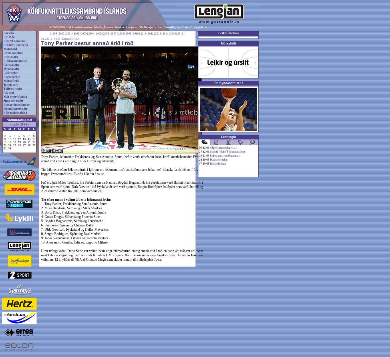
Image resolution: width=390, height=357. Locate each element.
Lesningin (228, 137)
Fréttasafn (10, 56)
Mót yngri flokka (15, 96)
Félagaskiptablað (15, 112)
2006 (106, 33)
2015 (173, 33)
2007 (113, 33)
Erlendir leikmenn (15, 44)
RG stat (8, 92)
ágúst (15, 124)
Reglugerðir (11, 76)
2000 (62, 33)
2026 (23, 124)
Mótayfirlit (11, 80)
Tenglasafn (10, 84)
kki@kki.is (200, 27)
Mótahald (10, 48)
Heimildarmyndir (15, 108)
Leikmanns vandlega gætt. (225, 155)
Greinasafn (11, 64)
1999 (54, 33)
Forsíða (8, 33)
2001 (69, 33)
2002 (76, 33)
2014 (165, 33)
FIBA (76, 38)
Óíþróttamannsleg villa (223, 147)
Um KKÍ (9, 36)
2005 (99, 33)
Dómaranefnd (13, 52)
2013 (158, 33)
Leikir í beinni (228, 33)
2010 (136, 33)
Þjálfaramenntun (15, 60)
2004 (91, 33)
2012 (151, 33)
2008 (121, 33)
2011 (143, 33)
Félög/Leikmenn (14, 40)
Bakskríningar (218, 163)
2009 (128, 33)
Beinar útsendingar (16, 104)
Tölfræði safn (12, 88)
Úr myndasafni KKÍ (228, 83)
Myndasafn (11, 68)
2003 (84, 33)
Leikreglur (10, 72)
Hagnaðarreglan (219, 159)
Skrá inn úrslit (13, 100)
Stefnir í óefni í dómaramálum (227, 151)
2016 (180, 33)
